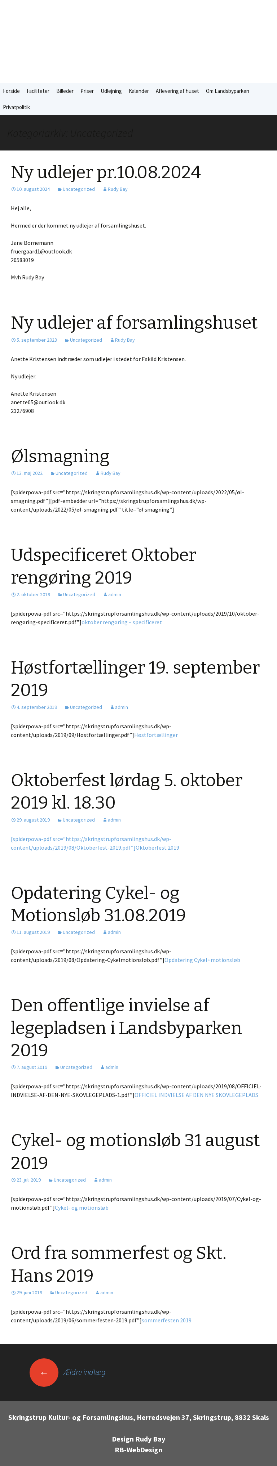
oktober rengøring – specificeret (122, 622)
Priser (87, 90)
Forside (11, 90)
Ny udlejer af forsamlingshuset (134, 322)
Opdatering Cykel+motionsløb (202, 959)
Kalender (139, 90)
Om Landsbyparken (227, 90)
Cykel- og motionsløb (82, 1207)
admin (114, 594)
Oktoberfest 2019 (157, 847)
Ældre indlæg (72, 1372)
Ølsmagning (60, 456)
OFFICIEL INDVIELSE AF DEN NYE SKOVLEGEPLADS (196, 1094)
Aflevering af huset (177, 90)
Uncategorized (79, 189)
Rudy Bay (118, 189)
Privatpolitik (16, 107)
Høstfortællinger (156, 734)
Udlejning (111, 90)
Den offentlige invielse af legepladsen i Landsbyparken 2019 (126, 1028)
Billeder (65, 90)
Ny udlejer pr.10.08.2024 (106, 172)
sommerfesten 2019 (167, 1320)
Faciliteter (38, 90)
